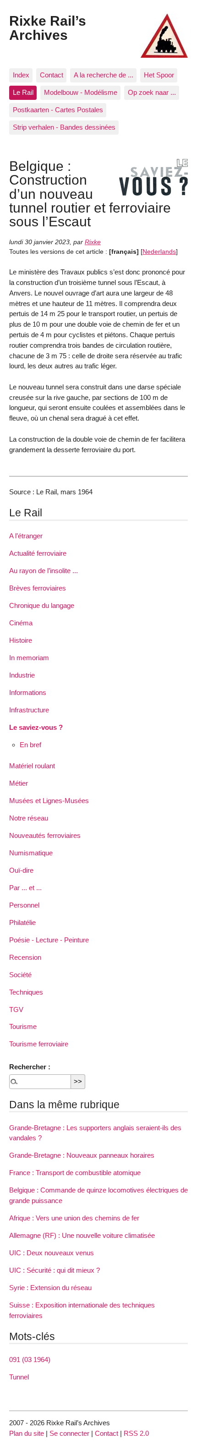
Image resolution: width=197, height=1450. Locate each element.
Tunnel (19, 1377)
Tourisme (23, 1026)
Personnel (24, 905)
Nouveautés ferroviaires (45, 835)
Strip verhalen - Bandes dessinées (64, 127)
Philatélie (22, 922)
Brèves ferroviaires (37, 588)
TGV (16, 1009)
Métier (18, 783)
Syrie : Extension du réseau (50, 1287)
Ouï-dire (21, 870)
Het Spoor (159, 75)
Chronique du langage (41, 605)
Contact (51, 75)
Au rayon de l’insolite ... (43, 571)
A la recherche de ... (103, 75)
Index (21, 75)
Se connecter (69, 1433)
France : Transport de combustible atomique (75, 1172)
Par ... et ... (25, 888)
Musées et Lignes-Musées (49, 800)
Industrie (22, 675)
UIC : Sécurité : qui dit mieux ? (54, 1270)
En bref (30, 745)
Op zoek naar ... (152, 92)
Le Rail (23, 92)
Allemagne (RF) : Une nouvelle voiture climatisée (82, 1235)
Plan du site (26, 1433)
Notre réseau (28, 818)
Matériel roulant (32, 766)
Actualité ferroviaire (37, 553)
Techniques (26, 992)
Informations (27, 692)
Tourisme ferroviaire (38, 1044)
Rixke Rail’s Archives (47, 27)
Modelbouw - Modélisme (80, 92)
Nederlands (159, 251)
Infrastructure (29, 710)
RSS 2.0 (136, 1433)
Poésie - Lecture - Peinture (49, 940)
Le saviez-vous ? (36, 727)
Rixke (93, 242)
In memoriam (29, 658)
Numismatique (31, 853)
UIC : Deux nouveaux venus (51, 1253)
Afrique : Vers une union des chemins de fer (74, 1218)
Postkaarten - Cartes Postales (58, 110)
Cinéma (21, 623)
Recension (25, 957)
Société (20, 975)
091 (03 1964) (29, 1359)
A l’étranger (26, 536)
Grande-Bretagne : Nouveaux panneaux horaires (81, 1155)
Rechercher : (29, 1067)
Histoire (20, 640)
